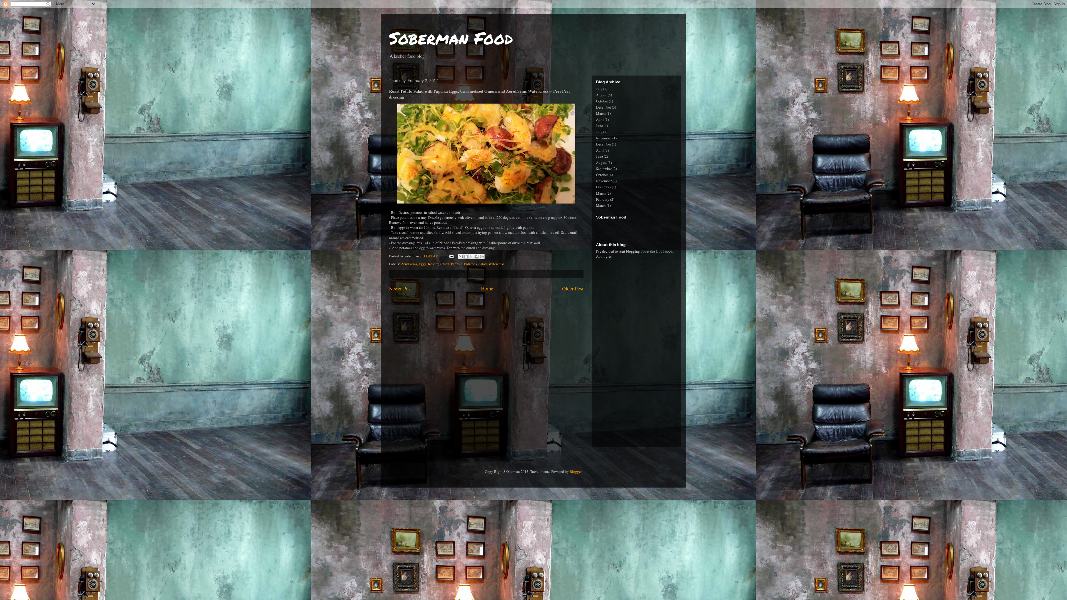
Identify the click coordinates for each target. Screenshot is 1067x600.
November (604, 137)
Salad (482, 263)
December (603, 107)
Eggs (422, 263)
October (602, 101)
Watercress (496, 263)
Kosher (433, 263)
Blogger (576, 471)
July (599, 88)
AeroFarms (409, 263)
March (601, 113)
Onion (444, 263)
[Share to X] (471, 256)
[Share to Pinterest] (482, 256)
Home (487, 288)
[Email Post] (451, 255)
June (599, 125)
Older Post (573, 288)
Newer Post (400, 288)
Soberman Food (451, 38)
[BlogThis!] (466, 256)
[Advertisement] (640, 228)
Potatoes (470, 263)
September (604, 168)
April (600, 119)
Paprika (456, 263)
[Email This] (460, 256)
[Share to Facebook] (476, 256)
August (601, 94)
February (602, 199)
